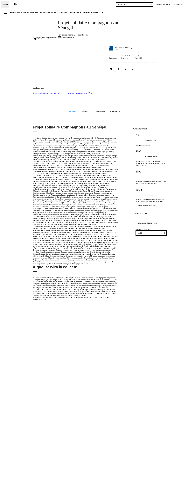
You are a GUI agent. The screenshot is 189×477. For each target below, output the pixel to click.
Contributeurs (115, 112)
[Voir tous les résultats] (151, 4)
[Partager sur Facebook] (118, 69)
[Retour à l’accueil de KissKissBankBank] (13, 4)
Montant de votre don (143, 229)
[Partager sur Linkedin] (132, 69)
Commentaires (100, 112)
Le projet (72, 112)
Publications (85, 112)
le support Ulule (97, 12)
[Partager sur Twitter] (125, 69)
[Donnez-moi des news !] (111, 69)
